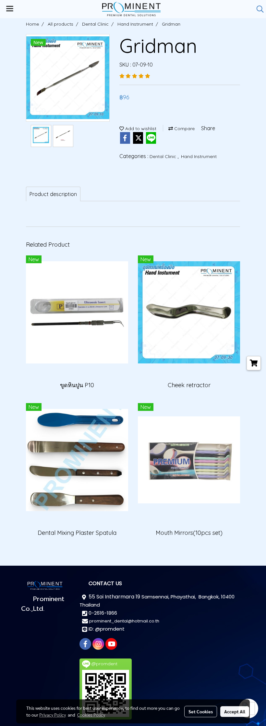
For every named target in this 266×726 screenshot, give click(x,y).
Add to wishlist (140, 128)
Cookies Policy (91, 715)
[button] (257, 9)
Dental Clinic (163, 156)
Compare (184, 128)
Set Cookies (200, 711)
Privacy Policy (52, 715)
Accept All (234, 711)
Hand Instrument (199, 156)
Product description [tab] (53, 194)
